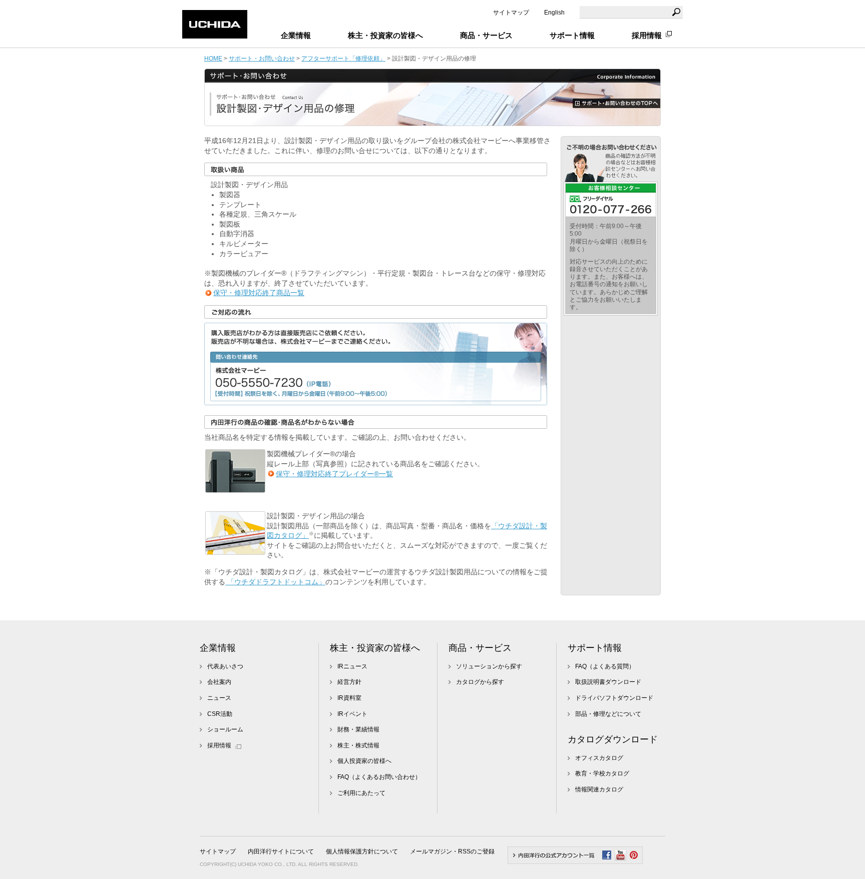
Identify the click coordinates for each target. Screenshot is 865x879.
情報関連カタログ (599, 789)
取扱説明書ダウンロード (608, 681)
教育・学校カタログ (602, 773)
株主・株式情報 (358, 745)
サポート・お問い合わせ (262, 58)
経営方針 (349, 681)
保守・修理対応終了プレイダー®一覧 (334, 474)
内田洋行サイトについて (281, 851)
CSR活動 (219, 713)
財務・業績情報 (358, 729)
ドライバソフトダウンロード (614, 697)
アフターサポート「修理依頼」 (343, 58)
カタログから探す (480, 681)
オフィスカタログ (599, 757)
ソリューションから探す (489, 666)
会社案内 (219, 681)
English (554, 12)
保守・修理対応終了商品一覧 (258, 293)
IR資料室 (349, 697)
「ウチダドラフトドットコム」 (275, 582)
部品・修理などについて (608, 713)
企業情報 (218, 648)
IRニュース (352, 666)
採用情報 (647, 35)
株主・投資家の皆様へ (375, 648)
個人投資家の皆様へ (364, 760)
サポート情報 (595, 648)
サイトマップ (511, 12)
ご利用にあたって (361, 792)
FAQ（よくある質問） (605, 666)
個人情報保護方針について (362, 851)
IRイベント (352, 713)
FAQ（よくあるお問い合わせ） (379, 776)
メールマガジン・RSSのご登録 (452, 851)
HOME (213, 58)
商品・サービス (480, 648)
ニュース (219, 697)
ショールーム (225, 729)
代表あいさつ (225, 666)
